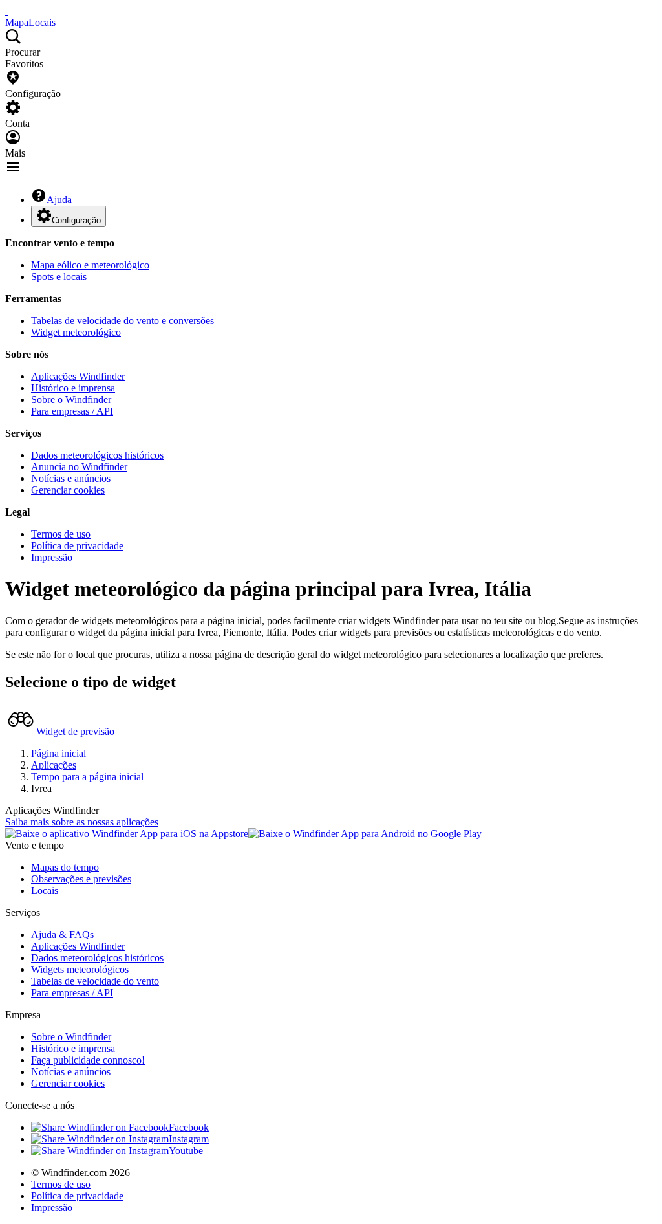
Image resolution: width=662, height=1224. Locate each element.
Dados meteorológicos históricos (97, 455)
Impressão (51, 557)
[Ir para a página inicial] (6, 10)
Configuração (76, 220)
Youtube (186, 1150)
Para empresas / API (72, 411)
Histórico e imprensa (73, 387)
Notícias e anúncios (71, 478)
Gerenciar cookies (68, 490)
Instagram (189, 1138)
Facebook (189, 1127)
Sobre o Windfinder (71, 399)
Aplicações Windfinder (78, 376)
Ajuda (59, 199)
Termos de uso (61, 534)
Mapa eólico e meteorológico (90, 264)
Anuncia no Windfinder (79, 466)
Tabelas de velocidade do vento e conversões (122, 320)
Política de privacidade (77, 545)
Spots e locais (59, 276)
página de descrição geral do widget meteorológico (318, 654)
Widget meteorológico (76, 332)
